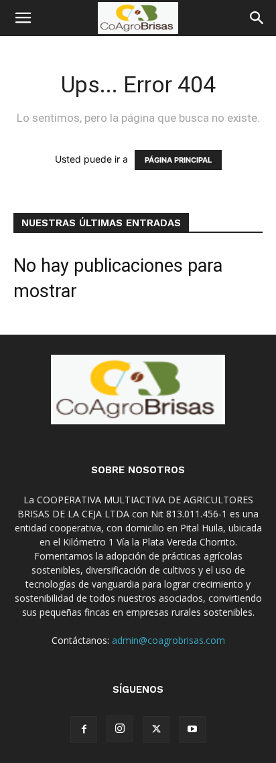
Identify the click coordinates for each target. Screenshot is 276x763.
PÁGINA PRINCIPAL (178, 160)
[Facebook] (83, 729)
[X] (156, 729)
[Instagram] (120, 728)
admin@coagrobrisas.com (168, 640)
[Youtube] (192, 729)
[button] (22, 18)
